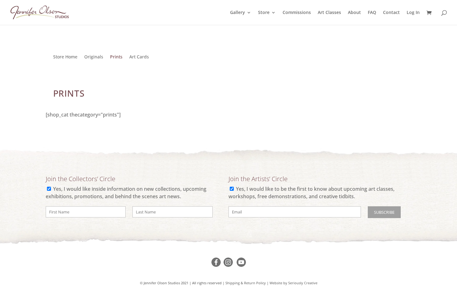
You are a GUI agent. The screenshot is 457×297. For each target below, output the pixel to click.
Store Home (65, 57)
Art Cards (139, 57)
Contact (391, 12)
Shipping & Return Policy (245, 283)
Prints (116, 57)
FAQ (372, 12)
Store (264, 12)
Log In (413, 12)
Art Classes (329, 12)
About (354, 12)
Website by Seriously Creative (293, 283)
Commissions (297, 12)
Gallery (237, 12)
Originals (93, 57)
